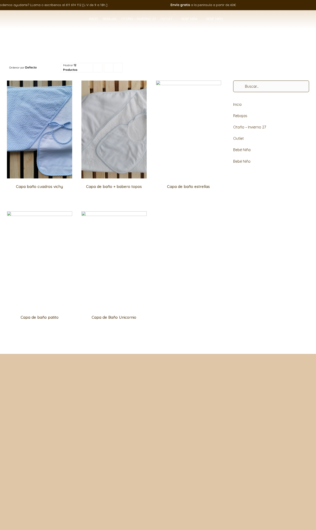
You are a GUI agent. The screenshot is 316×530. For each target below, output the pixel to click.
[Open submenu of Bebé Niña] (200, 19)
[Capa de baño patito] (39, 214)
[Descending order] (54, 67)
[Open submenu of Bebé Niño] (225, 19)
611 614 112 (73, 5)
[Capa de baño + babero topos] (114, 83)
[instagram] (291, 4)
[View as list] (117, 67)
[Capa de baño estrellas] (188, 83)
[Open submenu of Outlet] (175, 19)
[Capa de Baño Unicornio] (114, 214)
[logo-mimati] (29, 15)
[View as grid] (108, 67)
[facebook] (284, 4)
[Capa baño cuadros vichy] (39, 83)
